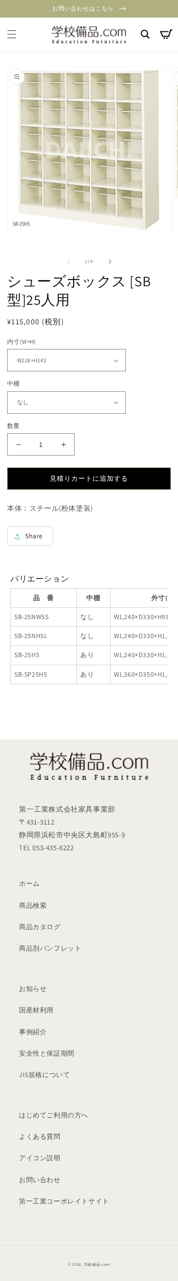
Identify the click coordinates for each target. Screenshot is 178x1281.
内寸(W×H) (21, 342)
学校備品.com (97, 1264)
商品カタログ (40, 926)
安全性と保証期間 (47, 1053)
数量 (13, 426)
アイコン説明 (40, 1158)
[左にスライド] (68, 261)
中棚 (13, 383)
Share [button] (34, 536)
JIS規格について (44, 1074)
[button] (11, 34)
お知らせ (33, 988)
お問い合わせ (40, 1179)
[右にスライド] (110, 261)
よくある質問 (40, 1136)
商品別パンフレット (50, 948)
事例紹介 (33, 1032)
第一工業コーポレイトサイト (64, 1201)
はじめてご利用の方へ (53, 1115)
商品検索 (33, 905)
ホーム (29, 883)
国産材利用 (36, 1010)
